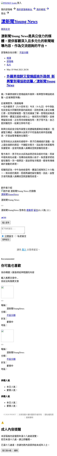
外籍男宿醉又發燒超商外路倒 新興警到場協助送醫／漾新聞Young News (31, 81)
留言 (36, 210)
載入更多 (5, 223)
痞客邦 (29, 210)
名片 (9, 65)
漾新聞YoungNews (10, 194)
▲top (3, 217)
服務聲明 (29, 417)
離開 (16, 450)
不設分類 (23, 52)
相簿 (9, 58)
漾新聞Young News (19, 21)
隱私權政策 (49, 415)
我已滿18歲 (6, 450)
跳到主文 (5, 29)
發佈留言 (5, 240)
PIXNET (13, 415)
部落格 (10, 61)
